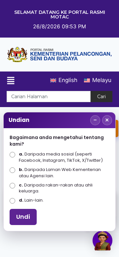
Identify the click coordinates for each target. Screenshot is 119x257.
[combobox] (49, 96)
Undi (23, 217)
